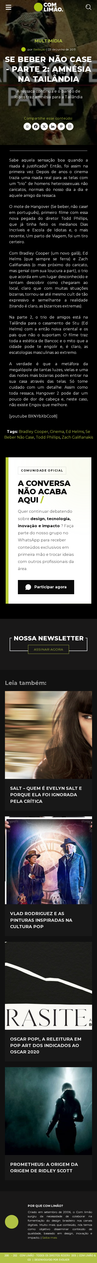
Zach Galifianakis (77, 437)
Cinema (57, 431)
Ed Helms (75, 431)
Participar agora (50, 587)
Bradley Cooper (33, 431)
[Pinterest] (61, 126)
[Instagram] (69, 126)
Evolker (64, 1260)
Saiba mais (49, 1237)
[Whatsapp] (27, 126)
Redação (39, 49)
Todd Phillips (48, 437)
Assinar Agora (48, 649)
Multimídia (48, 41)
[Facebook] (36, 126)
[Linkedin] (53, 126)
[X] (44, 126)
